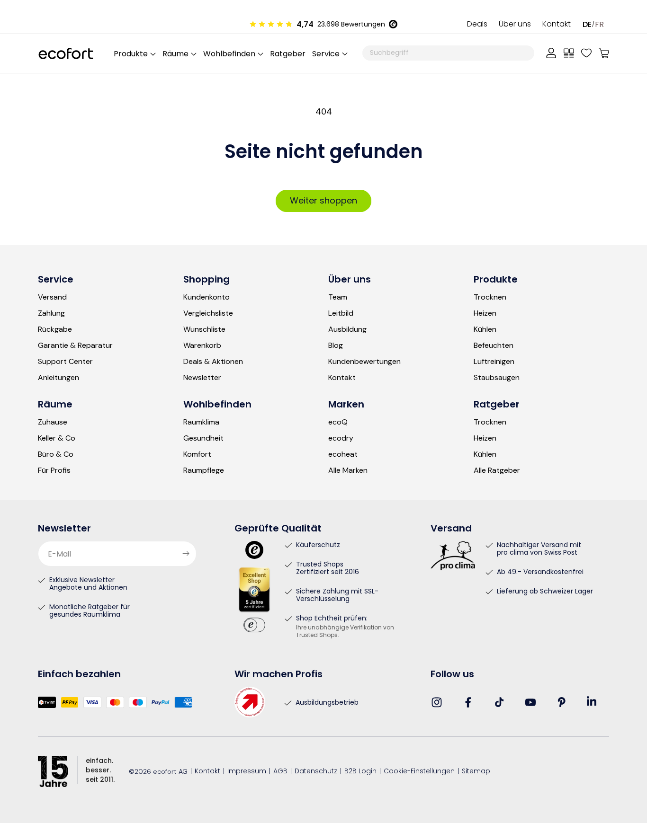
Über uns (515, 24)
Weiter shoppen (323, 200)
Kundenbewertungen (364, 361)
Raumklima (201, 422)
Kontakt (556, 24)
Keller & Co (56, 438)
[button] (329, 53)
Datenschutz (316, 772)
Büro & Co (55, 454)
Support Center (65, 361)
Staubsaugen (497, 377)
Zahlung (51, 313)
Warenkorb (202, 345)
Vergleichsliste (208, 313)
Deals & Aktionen (213, 361)
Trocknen (490, 297)
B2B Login (360, 772)
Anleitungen (58, 377)
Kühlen (485, 329)
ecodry (340, 438)
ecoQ (338, 422)
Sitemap (476, 772)
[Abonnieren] (185, 553)
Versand (52, 297)
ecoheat (343, 454)
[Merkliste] (586, 53)
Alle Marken (348, 470)
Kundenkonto (206, 297)
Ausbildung (347, 329)
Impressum (246, 772)
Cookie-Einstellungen (419, 772)
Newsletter (202, 377)
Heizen (485, 313)
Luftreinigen (494, 361)
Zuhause (52, 422)
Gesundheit (203, 438)
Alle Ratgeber (497, 470)
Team (337, 297)
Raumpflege (203, 470)
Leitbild (340, 313)
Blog (335, 345)
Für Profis (54, 470)
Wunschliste (204, 329)
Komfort (197, 454)
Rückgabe (55, 329)
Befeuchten (493, 345)
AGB (280, 772)
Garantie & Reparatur (75, 345)
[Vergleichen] (569, 53)
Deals (477, 24)
